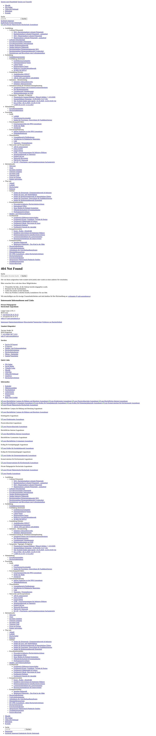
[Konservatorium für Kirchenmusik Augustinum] (121, 403)
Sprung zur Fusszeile (25, 2)
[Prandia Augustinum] (10, 473)
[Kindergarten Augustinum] (60, 401)
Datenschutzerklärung (16, 322)
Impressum (4, 322)
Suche (3, 17)
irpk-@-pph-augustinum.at (10, 336)
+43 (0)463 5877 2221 (10, 334)
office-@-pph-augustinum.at (10, 318)
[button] (9, 28)
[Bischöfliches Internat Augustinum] (113, 401)
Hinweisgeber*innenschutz (33, 322)
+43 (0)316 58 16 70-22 (10, 315)
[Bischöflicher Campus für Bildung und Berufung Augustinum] (24, 401)
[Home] (19, 24)
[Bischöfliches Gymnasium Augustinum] (17, 403)
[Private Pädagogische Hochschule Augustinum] (19, 405)
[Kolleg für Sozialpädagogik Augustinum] (49, 403)
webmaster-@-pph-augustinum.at (79, 296)
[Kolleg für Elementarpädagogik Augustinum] (84, 403)
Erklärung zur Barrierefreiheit (52, 322)
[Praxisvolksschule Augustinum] (85, 401)
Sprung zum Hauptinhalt (9, 2)
